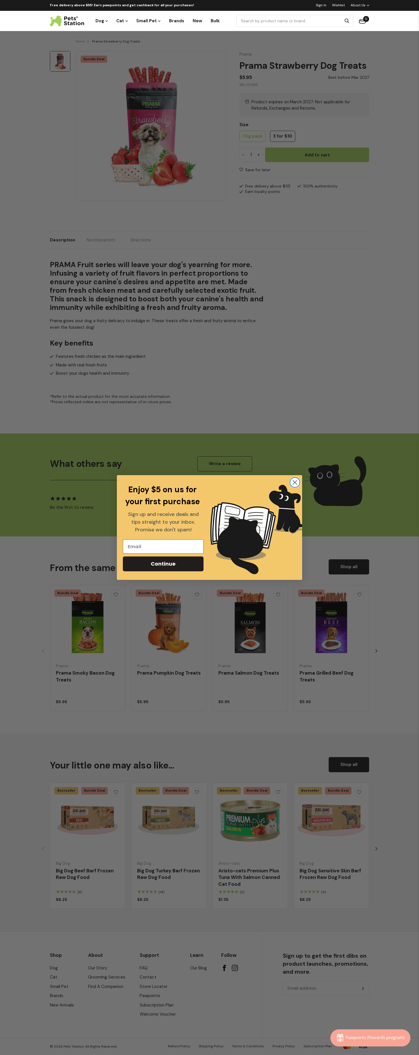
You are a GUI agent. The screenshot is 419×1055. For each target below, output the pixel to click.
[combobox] (290, 21)
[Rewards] (370, 1037)
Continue (163, 563)
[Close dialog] (295, 482)
